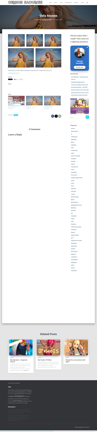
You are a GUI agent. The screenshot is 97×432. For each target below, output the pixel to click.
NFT (72, 213)
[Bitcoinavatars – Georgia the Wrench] (21, 347)
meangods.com (13, 73)
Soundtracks (74, 243)
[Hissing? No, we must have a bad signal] (76, 347)
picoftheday (24, 401)
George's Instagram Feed (76, 177)
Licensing (76, 2)
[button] (51, 2)
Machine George (75, 196)
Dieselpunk (73, 158)
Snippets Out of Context (76, 240)
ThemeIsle (87, 427)
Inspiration (73, 188)
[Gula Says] (34, 100)
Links (61, 2)
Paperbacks (73, 216)
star (21, 402)
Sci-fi (72, 237)
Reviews (73, 232)
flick (9, 393)
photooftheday (17, 401)
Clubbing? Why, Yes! (48, 106)
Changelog (73, 145)
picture (28, 401)
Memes (72, 199)
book (30, 390)
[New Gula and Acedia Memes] (16, 100)
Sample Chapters (75, 235)
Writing (72, 267)
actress (12, 390)
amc (15, 390)
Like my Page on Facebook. (14, 383)
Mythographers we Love (76, 205)
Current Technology (75, 155)
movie (17, 398)
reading (9, 402)
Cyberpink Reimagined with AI (78, 82)
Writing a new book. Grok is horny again (80, 90)
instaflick (25, 393)
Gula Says (28, 106)
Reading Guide (68, 2)
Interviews (73, 191)
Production (73, 224)
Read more (26, 370)
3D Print (73, 128)
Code (72, 147)
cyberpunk (20, 392)
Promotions (73, 229)
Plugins (72, 218)
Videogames (74, 262)
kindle (9, 398)
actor (9, 390)
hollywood (22, 393)
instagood (11, 396)
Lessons (73, 194)
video (23, 402)
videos (26, 402)
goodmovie (17, 393)
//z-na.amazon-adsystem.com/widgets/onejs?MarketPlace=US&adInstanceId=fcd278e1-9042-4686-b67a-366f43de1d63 (26, 431)
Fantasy (73, 164)
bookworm (12, 391)
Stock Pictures (74, 251)
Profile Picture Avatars (76, 226)
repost (16, 402)
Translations (74, 257)
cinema (16, 392)
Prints (72, 221)
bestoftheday (26, 390)
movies (20, 398)
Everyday (73, 161)
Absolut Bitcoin (74, 131)
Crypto (72, 153)
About (55, 2)
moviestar (24, 398)
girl (13, 393)
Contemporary (74, 150)
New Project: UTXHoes (44, 360)
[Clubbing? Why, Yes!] (52, 100)
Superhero (73, 254)
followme (11, 393)
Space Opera (74, 246)
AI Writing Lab (74, 136)
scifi (19, 403)
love (12, 398)
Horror (72, 186)
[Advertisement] (79, 298)
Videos (72, 265)
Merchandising (74, 202)
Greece (72, 180)
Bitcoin (72, 142)
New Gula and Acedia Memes (14, 106)
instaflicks (29, 393)
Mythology (73, 207)
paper (28, 398)
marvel (14, 398)
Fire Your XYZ (74, 175)
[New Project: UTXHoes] (48, 347)
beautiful (22, 390)
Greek (72, 183)
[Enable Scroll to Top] (94, 429)
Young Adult (74, 270)
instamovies (27, 396)
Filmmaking (73, 172)
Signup (82, 2)
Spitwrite (73, 248)
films (31, 391)
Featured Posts (74, 166)
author (19, 390)
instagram (19, 396)
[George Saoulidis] (25, 2)
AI (71, 134)
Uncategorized (74, 259)
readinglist (13, 402)
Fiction (72, 169)
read (31, 401)
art (16, 390)
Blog (50, 2)
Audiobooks (73, 139)
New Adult (73, 210)
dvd (24, 391)
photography (10, 401)
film (29, 392)
